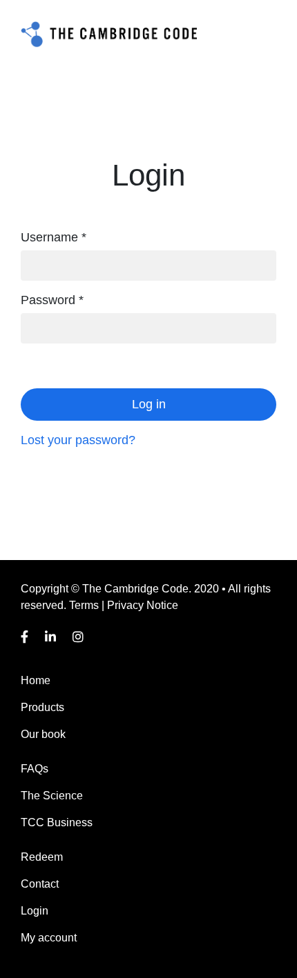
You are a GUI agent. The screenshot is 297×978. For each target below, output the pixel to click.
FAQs (34, 769)
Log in (149, 404)
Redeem (42, 857)
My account (49, 938)
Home (35, 680)
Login (34, 911)
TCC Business (57, 822)
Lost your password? (78, 440)
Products (42, 707)
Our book (43, 734)
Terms (84, 605)
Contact (40, 884)
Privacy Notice (142, 605)
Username (53, 237)
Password (52, 300)
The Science (52, 795)
